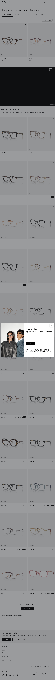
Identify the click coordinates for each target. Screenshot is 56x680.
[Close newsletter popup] (51, 325)
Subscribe (30, 343)
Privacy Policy (29, 352)
